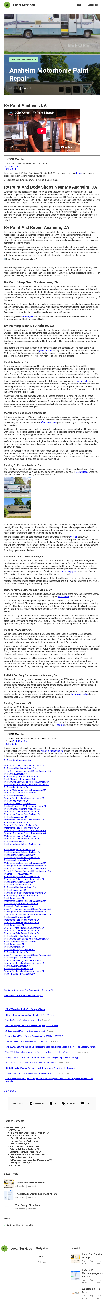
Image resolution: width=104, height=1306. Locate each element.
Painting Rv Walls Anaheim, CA (18, 906)
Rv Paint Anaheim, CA (14, 947)
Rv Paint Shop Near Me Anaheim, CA (21, 776)
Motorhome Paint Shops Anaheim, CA (21, 930)
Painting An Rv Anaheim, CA (17, 860)
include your (27, 316)
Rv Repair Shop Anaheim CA (24, 60)
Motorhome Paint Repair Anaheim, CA (21, 811)
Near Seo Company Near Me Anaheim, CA (23, 995)
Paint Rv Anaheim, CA (14, 898)
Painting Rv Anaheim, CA (21, 1157)
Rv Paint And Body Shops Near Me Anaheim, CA (26, 782)
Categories (93, 5)
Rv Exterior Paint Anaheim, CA (18, 874)
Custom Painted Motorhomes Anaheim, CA (24, 798)
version (74, 537)
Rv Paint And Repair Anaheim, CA (19, 949)
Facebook (39, 1103)
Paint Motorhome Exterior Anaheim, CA (22, 844)
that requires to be (79, 694)
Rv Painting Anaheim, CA (15, 773)
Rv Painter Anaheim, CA (15, 841)
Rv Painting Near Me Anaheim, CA (20, 768)
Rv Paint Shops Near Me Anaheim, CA (22, 809)
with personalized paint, (52, 750)
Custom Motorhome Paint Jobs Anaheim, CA (25, 790)
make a (60, 725)
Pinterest (71, 1103)
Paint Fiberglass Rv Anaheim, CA (19, 779)
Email (89, 1103)
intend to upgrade (69, 571)
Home (78, 5)
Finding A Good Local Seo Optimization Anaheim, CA (28, 990)
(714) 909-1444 (12, 166)
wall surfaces (82, 472)
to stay (79, 173)
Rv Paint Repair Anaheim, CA (17, 760)
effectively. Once (49, 422)
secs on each (81, 381)
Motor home (63, 596)
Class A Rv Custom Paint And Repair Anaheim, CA (27, 771)
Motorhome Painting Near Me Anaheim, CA (24, 765)
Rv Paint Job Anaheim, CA (16, 787)
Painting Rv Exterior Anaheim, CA (19, 855)
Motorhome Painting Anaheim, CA (20, 803)
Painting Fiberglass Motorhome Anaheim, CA (25, 806)
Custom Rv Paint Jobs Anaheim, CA (21, 825)
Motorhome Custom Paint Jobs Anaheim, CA (25, 830)
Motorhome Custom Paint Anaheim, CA (22, 792)
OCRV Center (11, 169)
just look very (45, 350)
